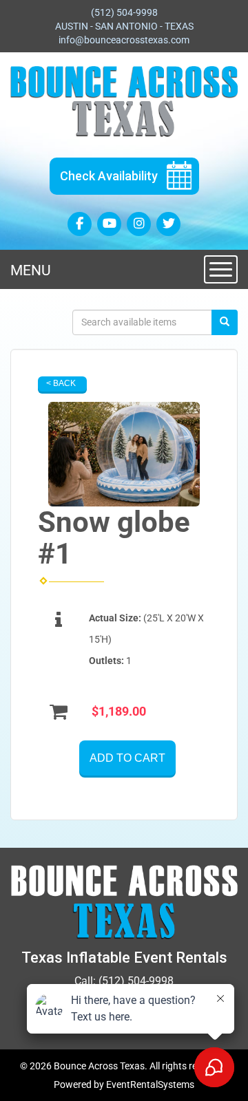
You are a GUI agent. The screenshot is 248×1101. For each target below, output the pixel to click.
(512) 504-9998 (124, 12)
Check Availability (109, 176)
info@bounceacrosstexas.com (124, 39)
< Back (61, 383)
